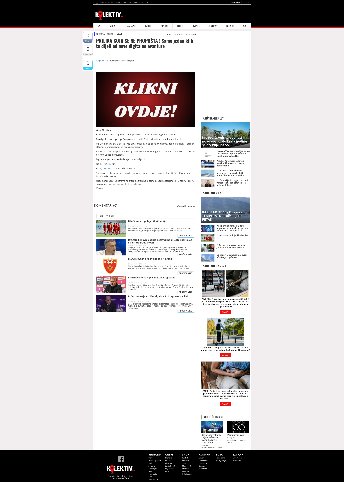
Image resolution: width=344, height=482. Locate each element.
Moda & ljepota (154, 460)
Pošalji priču (104, 2)
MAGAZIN (131, 26)
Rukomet (186, 468)
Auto (150, 476)
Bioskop (168, 463)
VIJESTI (113, 26)
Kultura (168, 460)
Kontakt (145, 2)
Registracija (235, 2)
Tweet (88, 68)
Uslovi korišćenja (116, 2)
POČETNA (100, 34)
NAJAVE (230, 26)
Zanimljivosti (170, 466)
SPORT (164, 26)
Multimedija (237, 458)
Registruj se (102, 60)
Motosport (186, 466)
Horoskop (237, 460)
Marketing (127, 2)
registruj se (108, 168)
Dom (150, 471)
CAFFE (148, 26)
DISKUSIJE (214, 266)
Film (167, 471)
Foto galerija (221, 460)
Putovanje (152, 474)
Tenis (184, 463)
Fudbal (118, 34)
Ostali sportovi (188, 474)
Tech (150, 463)
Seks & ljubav (153, 479)
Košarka (185, 460)
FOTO (180, 26)
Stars (150, 458)
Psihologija (152, 468)
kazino (122, 151)
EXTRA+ (213, 26)
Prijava (246, 2)
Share (88, 41)
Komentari (87, 54)
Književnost (170, 468)
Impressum (136, 2)
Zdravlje (151, 466)
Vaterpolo (186, 471)
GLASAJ (225, 312)
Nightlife (168, 458)
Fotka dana (220, 458)
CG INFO (196, 26)
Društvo (202, 458)
